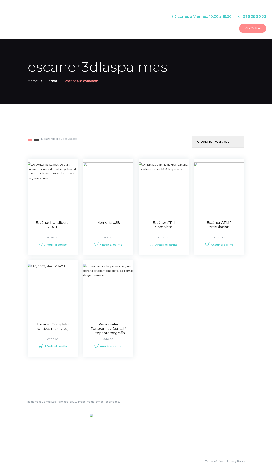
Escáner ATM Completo (164, 224)
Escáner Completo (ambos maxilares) (53, 326)
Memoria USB (108, 222)
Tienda (51, 81)
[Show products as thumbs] (30, 139)
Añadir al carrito (55, 244)
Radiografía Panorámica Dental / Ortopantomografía (108, 328)
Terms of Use (214, 461)
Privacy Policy (235, 461)
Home (33, 81)
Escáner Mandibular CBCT (53, 224)
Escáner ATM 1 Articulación (219, 224)
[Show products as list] (36, 139)
